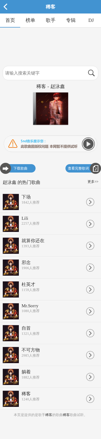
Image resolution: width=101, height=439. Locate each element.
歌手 (50, 20)
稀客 (48, 415)
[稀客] (50, 12)
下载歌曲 (20, 168)
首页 (10, 20)
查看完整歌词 (78, 168)
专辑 (71, 20)
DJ (91, 20)
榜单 (30, 20)
